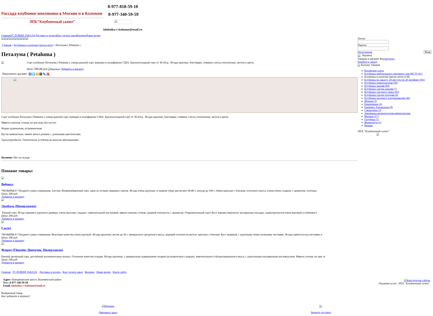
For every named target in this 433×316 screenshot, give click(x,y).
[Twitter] (34, 74)
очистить (388, 58)
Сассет (6, 228)
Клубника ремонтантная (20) (381, 82)
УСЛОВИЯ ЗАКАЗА (22, 35)
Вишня (368, 125)
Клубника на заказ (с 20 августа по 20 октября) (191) (394, 79)
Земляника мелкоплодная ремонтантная (387, 113)
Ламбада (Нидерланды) (18, 206)
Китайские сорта (374, 70)
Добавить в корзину (72, 69)
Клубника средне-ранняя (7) (380, 89)
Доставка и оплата (45, 35)
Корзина (81, 35)
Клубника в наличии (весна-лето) (33, 45)
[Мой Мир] (41, 74)
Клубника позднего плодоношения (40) (387, 98)
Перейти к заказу (367, 61)
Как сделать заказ (66, 35)
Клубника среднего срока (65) (381, 92)
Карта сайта (119, 272)
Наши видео (93, 35)
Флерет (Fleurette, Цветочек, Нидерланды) (32, 250)
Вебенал (7, 184)
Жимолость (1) (372, 122)
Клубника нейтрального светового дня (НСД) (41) (393, 73)
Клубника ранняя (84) (377, 85)
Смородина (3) (372, 110)
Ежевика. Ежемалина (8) (378, 107)
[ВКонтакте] (30, 74)
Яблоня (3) (370, 101)
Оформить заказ (108, 312)
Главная (5, 35)
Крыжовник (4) (373, 104)
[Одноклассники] (37, 74)
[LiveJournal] (44, 74)
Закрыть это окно (321, 312)
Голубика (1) (371, 119)
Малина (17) (371, 116)
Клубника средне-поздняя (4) (381, 95)
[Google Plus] (48, 74)
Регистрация (365, 52)
